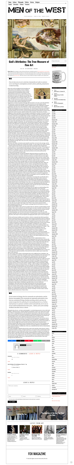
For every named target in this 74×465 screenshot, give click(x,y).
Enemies (53, 341)
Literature (53, 367)
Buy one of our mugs (56, 400)
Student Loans (54, 383)
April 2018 (53, 292)
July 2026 (53, 111)
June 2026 (53, 113)
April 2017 (53, 316)
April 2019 (53, 268)
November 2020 (54, 230)
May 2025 (53, 132)
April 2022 (53, 196)
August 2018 (54, 284)
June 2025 (53, 130)
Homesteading (54, 359)
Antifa (53, 333)
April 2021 (53, 220)
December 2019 (54, 252)
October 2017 (54, 304)
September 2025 (55, 124)
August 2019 (54, 260)
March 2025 (54, 136)
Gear (52, 355)
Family (53, 343)
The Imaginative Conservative (43, 71)
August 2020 (54, 236)
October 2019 (54, 256)
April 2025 (53, 134)
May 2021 (53, 218)
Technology (54, 387)
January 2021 (54, 226)
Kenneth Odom (17, 75)
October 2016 (54, 328)
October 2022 (54, 184)
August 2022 (54, 188)
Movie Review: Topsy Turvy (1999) (36, 435)
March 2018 (54, 294)
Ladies (53, 363)
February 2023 (54, 176)
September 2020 (55, 234)
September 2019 (54, 258)
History (53, 357)
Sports (53, 381)
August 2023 (54, 164)
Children (53, 337)
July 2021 (53, 214)
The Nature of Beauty (11, 434)
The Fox (45, 458)
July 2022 (53, 190)
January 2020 (54, 250)
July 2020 (53, 238)
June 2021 (53, 216)
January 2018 (54, 298)
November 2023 (54, 158)
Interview (53, 361)
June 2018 (53, 288)
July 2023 (53, 166)
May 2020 (53, 242)
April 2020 (54, 244)
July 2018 (53, 286)
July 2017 (53, 310)
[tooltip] (12, 341)
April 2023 (53, 172)
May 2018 (53, 290)
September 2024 (55, 148)
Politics (53, 373)
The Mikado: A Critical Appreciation (24, 435)
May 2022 (53, 194)
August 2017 (54, 308)
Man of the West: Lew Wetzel (59, 106)
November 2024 (54, 144)
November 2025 (54, 119)
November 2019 (54, 254)
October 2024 (54, 146)
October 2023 (54, 160)
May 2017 (53, 314)
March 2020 (54, 246)
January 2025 (54, 140)
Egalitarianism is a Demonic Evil (59, 91)
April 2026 (53, 117)
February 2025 (54, 138)
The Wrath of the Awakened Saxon (59, 99)
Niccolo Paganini (47, 434)
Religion (31, 68)
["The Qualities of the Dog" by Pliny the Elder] (52, 413)
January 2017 (54, 322)
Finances (53, 347)
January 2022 (54, 202)
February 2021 (54, 224)
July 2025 (53, 128)
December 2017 (54, 300)
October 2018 (54, 280)
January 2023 (54, 178)
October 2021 (54, 208)
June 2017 (53, 312)
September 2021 (54, 210)
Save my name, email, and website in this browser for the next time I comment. (24, 399)
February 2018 (54, 296)
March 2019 (54, 270)
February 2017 (54, 320)
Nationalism (54, 369)
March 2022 (54, 198)
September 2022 (55, 186)
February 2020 (54, 248)
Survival (53, 385)
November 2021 (54, 206)
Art (25, 68)
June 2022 (53, 192)
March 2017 (54, 318)
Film (52, 345)
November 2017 (54, 302)
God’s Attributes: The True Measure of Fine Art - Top (17, 364)
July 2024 (53, 152)
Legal (53, 365)
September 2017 (54, 306)
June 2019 (53, 264)
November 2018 (54, 278)
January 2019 (54, 274)
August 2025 (54, 126)
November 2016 (54, 326)
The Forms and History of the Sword (61, 435)
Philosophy (53, 371)
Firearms (53, 349)
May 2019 (53, 266)
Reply (9, 361)
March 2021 (54, 222)
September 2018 (54, 282)
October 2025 (54, 122)
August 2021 (54, 212)
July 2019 (53, 262)
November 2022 (54, 182)
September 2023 (55, 162)
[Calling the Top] (21, 413)
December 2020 (54, 228)
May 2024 (53, 156)
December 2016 (54, 324)
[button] (65, 61)
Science (53, 377)
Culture (28, 68)
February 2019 (54, 272)
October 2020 (54, 232)
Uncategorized (54, 389)
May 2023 (53, 170)
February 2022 (54, 200)
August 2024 (54, 150)
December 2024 (54, 142)
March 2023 (54, 174)
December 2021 (54, 204)
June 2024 (53, 154)
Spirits (53, 379)
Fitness (53, 351)
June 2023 (53, 168)
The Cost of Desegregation (58, 103)
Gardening (53, 353)
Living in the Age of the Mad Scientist (58, 95)
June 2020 (53, 240)
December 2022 (54, 180)
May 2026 (53, 115)
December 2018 (54, 276)
